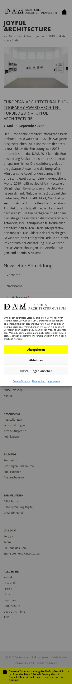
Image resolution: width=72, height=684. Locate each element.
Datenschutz (39, 381)
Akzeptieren (36, 349)
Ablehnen (36, 360)
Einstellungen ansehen (36, 371)
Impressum (53, 381)
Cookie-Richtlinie (21, 381)
